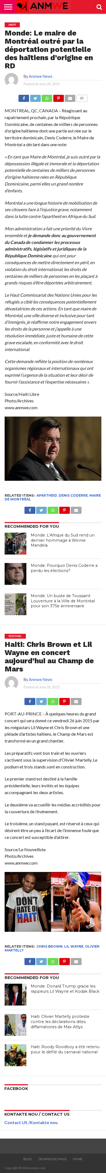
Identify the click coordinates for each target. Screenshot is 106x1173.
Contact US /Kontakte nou (31, 1122)
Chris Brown (49, 946)
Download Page (52, 1159)
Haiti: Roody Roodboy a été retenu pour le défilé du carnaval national (65, 1049)
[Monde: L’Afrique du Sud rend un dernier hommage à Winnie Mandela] (15, 544)
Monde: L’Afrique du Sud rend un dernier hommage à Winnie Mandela (63, 540)
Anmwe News (40, 76)
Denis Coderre (73, 495)
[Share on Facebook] (23, 96)
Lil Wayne (73, 946)
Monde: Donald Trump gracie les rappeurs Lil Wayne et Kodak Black (65, 989)
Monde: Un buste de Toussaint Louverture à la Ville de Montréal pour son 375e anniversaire (63, 600)
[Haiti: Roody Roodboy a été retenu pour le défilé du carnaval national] (15, 1055)
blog (27, 1159)
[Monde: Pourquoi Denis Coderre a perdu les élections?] (15, 574)
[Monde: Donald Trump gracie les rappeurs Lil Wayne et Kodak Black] (15, 995)
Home (77, 1159)
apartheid (46, 495)
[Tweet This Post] (35, 96)
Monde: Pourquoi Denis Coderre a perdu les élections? (64, 568)
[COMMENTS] (81, 96)
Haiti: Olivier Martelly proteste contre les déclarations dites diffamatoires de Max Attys (60, 1021)
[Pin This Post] (58, 96)
